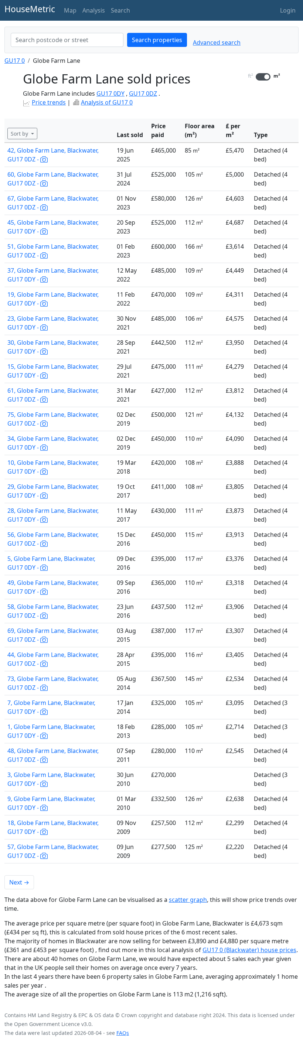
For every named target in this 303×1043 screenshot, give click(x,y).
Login (288, 10)
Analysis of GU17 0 (107, 102)
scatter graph (188, 900)
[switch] (263, 77)
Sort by (20, 133)
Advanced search (217, 42)
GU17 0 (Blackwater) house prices (249, 950)
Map (70, 10)
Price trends (49, 102)
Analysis (93, 10)
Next (19, 882)
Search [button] (120, 10)
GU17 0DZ (143, 93)
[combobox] (67, 40)
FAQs (122, 1032)
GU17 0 (14, 61)
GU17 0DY (110, 93)
